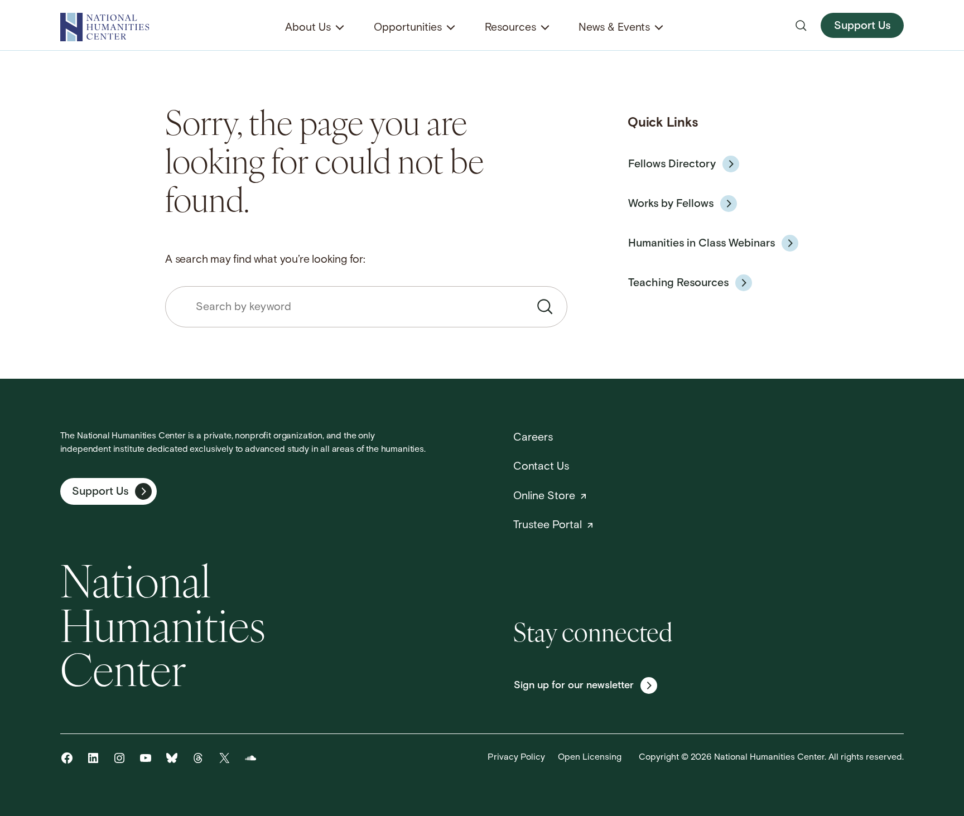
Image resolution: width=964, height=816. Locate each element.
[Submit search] (545, 306)
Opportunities (408, 27)
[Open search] (801, 25)
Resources (510, 27)
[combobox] (366, 306)
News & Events (614, 27)
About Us (308, 27)
